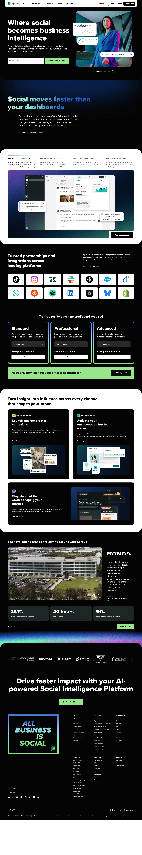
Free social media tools (79, 794)
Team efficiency (98, 743)
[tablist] (71, 162)
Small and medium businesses (102, 723)
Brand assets (76, 791)
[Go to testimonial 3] (14, 626)
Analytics (75, 723)
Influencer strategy (99, 746)
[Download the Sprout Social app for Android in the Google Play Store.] (128, 810)
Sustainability (98, 774)
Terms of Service (68, 816)
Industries (97, 752)
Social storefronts (99, 735)
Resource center (77, 774)
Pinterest (118, 732)
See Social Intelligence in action (31, 132)
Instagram (118, 723)
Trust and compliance (100, 749)
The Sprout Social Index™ (79, 763)
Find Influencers (77, 782)
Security (96, 777)
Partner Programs (77, 788)
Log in (101, 3)
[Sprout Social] (16, 3)
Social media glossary (79, 780)
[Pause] (94, 596)
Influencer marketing (78, 732)
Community (76, 771)
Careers (96, 765)
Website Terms (79, 816)
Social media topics (78, 796)
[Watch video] (98, 596)
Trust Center (97, 780)
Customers (97, 768)
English (12, 810)
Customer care (98, 732)
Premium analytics (78, 726)
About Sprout (98, 760)
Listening (75, 729)
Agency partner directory (79, 785)
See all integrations (91, 266)
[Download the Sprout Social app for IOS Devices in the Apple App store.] (116, 810)
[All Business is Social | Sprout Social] (33, 734)
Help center (119, 760)
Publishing (75, 721)
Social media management (101, 729)
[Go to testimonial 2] (11, 626)
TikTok (118, 735)
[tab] (22, 162)
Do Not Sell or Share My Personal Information (122, 816)
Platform (35, 3)
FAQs (117, 763)
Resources (70, 3)
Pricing (59, 3)
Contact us (11, 792)
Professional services (100, 726)
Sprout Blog (76, 768)
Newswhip (75, 740)
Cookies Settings (102, 816)
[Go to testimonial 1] (8, 626)
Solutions (48, 3)
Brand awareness (99, 740)
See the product (18, 441)
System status (120, 765)
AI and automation (78, 737)
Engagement (76, 718)
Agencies (96, 721)
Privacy (59, 816)
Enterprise (97, 718)
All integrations (120, 740)
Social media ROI (77, 765)
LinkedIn (118, 726)
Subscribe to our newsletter (80, 760)
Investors (96, 771)
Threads (118, 729)
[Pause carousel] (113, 71)
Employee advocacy (78, 735)
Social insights (98, 737)
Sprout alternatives (78, 777)
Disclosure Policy (90, 816)
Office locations (98, 763)
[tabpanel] (71, 204)
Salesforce (119, 737)
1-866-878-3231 (13, 789)
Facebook (119, 718)
